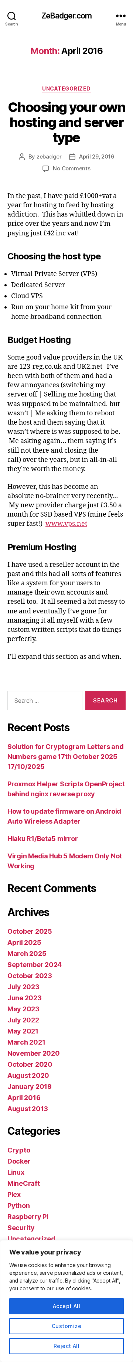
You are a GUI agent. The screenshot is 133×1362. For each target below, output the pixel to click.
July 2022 (23, 1020)
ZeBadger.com (66, 16)
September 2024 (34, 964)
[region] (66, 1301)
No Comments (71, 168)
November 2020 (33, 1053)
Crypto (18, 1150)
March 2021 (26, 1042)
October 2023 (29, 976)
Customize (66, 1326)
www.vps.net (66, 524)
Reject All (67, 1346)
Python (18, 1205)
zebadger (49, 156)
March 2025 (26, 953)
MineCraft (23, 1183)
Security (21, 1228)
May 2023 (23, 1009)
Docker (18, 1161)
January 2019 (29, 1086)
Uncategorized (66, 88)
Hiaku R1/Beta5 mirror (42, 838)
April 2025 (24, 942)
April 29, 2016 (96, 156)
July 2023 (23, 987)
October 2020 (29, 1064)
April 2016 (23, 1097)
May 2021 (22, 1031)
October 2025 (29, 931)
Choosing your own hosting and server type (67, 122)
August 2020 (28, 1075)
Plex (14, 1194)
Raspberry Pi (27, 1216)
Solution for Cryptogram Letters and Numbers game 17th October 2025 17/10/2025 (65, 756)
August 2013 (27, 1109)
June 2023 (24, 998)
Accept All (67, 1306)
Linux (15, 1172)
